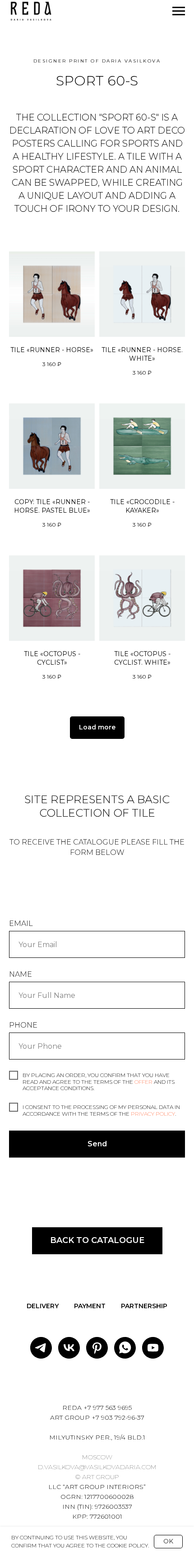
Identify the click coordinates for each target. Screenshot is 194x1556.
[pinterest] (97, 1348)
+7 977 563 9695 (107, 1408)
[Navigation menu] (178, 11)
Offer (144, 1081)
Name (20, 974)
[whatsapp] (125, 1348)
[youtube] (153, 1348)
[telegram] (41, 1348)
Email (21, 923)
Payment (90, 1306)
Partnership (144, 1306)
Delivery (43, 1306)
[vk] (69, 1348)
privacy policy (153, 1113)
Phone (23, 1025)
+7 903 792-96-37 (118, 1417)
